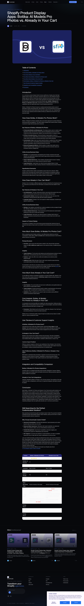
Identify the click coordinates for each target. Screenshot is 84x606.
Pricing (41, 2)
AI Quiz (33, 2)
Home (37, 2)
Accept (64, 602)
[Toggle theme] (82, 2)
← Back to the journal (12, 9)
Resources (55, 2)
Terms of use (65, 578)
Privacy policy (65, 580)
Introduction (26, 70)
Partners (50, 2)
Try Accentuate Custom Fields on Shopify (31, 448)
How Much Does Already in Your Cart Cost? (33, 79)
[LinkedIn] (11, 596)
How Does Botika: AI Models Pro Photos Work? (34, 72)
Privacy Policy (62, 599)
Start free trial (73, 2)
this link (57, 266)
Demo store (27, 2)
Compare (47, 578)
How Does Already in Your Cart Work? (32, 74)
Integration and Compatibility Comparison (33, 85)
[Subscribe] (10, 592)
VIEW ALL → (74, 530)
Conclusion (26, 87)
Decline (76, 602)
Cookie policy (65, 582)
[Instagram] (8, 596)
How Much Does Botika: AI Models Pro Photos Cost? (35, 76)
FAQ (46, 580)
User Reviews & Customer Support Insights (33, 83)
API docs (47, 584)
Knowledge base (49, 582)
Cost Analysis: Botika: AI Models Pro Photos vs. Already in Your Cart (38, 81)
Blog (45, 2)
